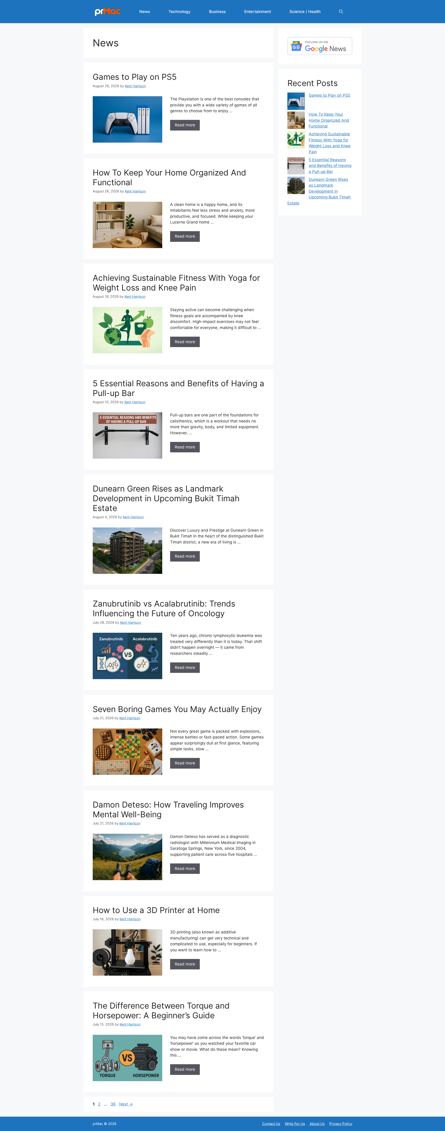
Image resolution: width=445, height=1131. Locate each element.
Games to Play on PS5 (135, 77)
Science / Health (305, 11)
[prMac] (108, 11)
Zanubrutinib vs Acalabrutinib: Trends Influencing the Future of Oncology (164, 608)
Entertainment (257, 11)
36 (113, 1104)
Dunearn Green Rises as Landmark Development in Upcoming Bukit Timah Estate (166, 498)
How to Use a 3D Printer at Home (156, 910)
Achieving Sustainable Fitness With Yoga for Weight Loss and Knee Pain (176, 282)
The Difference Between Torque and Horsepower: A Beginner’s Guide (161, 1010)
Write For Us (295, 1123)
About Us (317, 1123)
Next (126, 1104)
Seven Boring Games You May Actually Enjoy (177, 709)
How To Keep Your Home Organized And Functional (329, 120)
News (144, 11)
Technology (179, 11)
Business (217, 11)
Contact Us (271, 1123)
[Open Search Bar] (341, 12)
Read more (185, 125)
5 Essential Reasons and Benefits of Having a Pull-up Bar (330, 165)
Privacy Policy (340, 1123)
